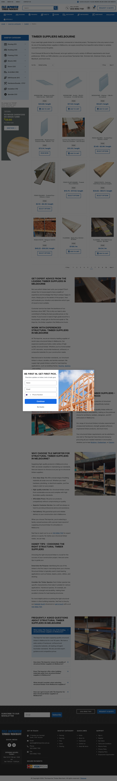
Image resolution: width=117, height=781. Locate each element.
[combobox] (28, 395)
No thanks (40, 407)
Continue (41, 401)
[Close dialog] (91, 372)
